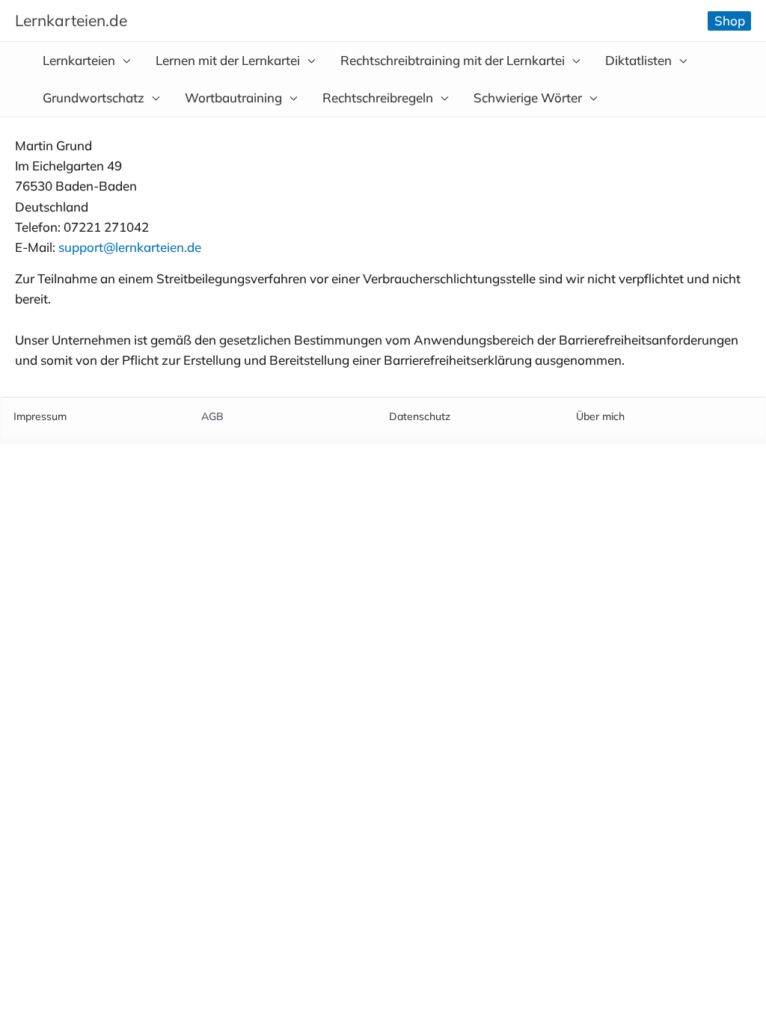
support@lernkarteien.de (129, 247)
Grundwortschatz (93, 97)
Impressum (40, 416)
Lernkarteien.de (71, 20)
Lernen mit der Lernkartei (228, 60)
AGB (212, 416)
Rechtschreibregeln (377, 97)
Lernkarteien (79, 60)
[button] (729, 21)
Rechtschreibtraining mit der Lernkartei (452, 60)
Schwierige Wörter (528, 97)
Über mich (600, 416)
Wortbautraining (233, 97)
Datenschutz (419, 416)
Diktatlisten (638, 60)
